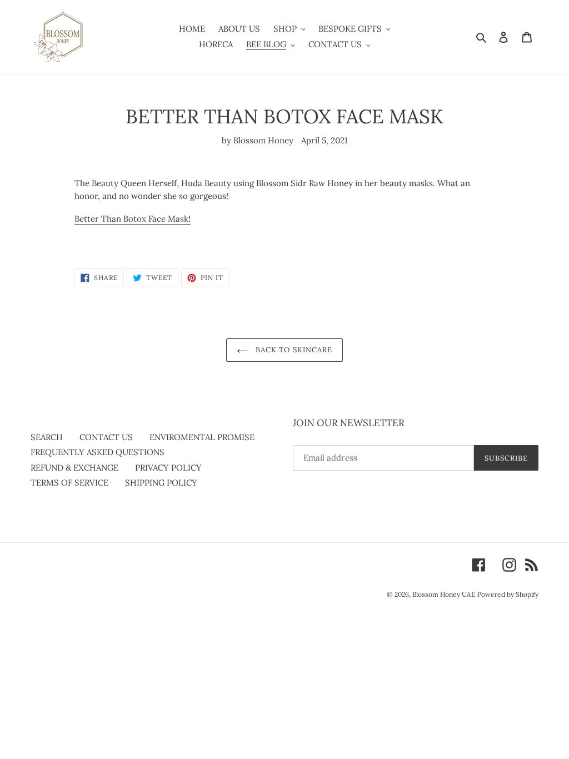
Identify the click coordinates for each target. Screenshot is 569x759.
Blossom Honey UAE (443, 594)
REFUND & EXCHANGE (74, 467)
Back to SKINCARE (292, 349)
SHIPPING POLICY (161, 482)
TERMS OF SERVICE (69, 482)
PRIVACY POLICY (168, 467)
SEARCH (47, 437)
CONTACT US (106, 437)
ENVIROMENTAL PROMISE (201, 437)
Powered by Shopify (507, 594)
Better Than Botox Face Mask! (132, 218)
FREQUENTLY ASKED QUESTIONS (97, 452)
